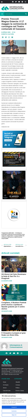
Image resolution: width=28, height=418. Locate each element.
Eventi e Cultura (7, 34)
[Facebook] (12, 1)
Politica (17, 387)
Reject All (14, 414)
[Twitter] (16, 1)
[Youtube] (19, 1)
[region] (14, 406)
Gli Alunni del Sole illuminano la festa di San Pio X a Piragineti (13, 276)
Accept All (14, 407)
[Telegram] (22, 1)
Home (4, 382)
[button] (2, 2)
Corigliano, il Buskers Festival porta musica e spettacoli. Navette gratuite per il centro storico (13, 306)
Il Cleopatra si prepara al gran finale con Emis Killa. (13, 334)
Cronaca (18, 385)
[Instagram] (25, 1)
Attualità (18, 382)
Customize (14, 411)
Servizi (5, 387)
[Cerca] (26, 14)
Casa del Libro (6, 390)
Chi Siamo (5, 385)
